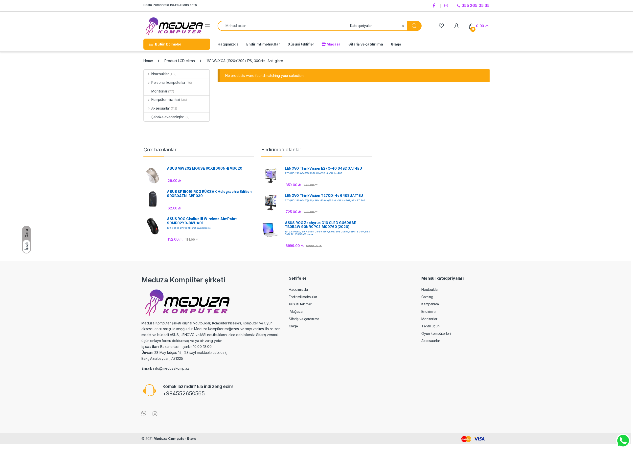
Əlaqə (396, 44)
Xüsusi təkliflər (301, 44)
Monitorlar (159, 91)
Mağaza (333, 44)
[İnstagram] (446, 5)
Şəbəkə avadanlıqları (167, 117)
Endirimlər (429, 311)
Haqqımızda (228, 44)
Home (148, 61)
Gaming (427, 297)
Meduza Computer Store (175, 438)
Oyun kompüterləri (436, 333)
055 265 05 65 (475, 5)
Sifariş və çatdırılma (365, 44)
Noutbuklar (160, 74)
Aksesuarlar (160, 108)
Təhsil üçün (430, 326)
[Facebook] (435, 5)
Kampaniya (430, 304)
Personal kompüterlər (168, 82)
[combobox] (282, 26)
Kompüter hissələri (165, 99)
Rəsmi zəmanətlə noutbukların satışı (170, 5)
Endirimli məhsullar (263, 44)
